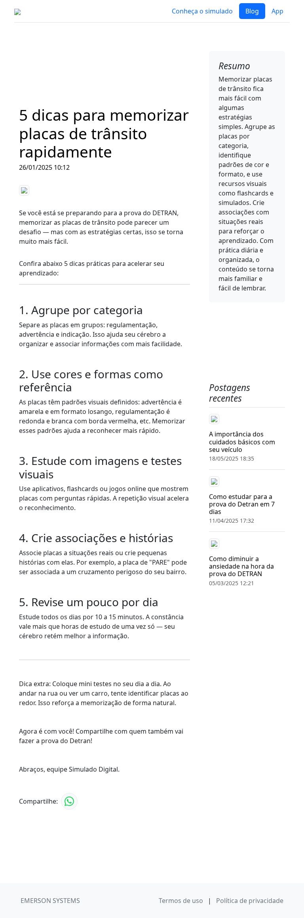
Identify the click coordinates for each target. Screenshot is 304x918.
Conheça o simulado (202, 11)
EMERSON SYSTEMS (50, 900)
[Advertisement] (104, 69)
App (277, 11)
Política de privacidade (249, 900)
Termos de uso (182, 900)
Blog (252, 11)
